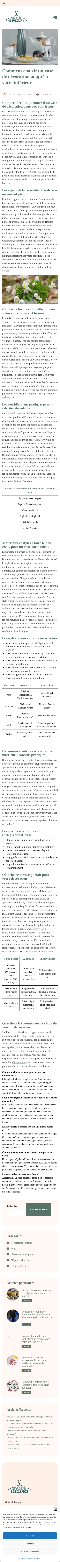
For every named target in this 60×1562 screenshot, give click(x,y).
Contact (37, 1558)
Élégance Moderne (20, 1260)
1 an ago (46, 94)
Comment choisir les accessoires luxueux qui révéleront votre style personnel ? (34, 1362)
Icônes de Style (18, 1266)
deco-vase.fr (39, 929)
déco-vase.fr (18, 1062)
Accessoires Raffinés (21, 94)
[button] (55, 1508)
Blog (13, 1249)
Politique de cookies (26, 1558)
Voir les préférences (30, 1552)
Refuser (30, 1544)
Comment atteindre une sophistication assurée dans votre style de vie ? (36, 1339)
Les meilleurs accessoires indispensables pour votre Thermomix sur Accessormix (30, 1425)
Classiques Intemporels (23, 1254)
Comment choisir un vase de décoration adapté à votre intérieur (29, 1446)
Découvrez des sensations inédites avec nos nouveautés (26, 1432)
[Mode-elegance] (16, 17)
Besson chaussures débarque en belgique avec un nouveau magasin (37, 1293)
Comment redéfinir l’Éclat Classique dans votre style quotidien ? (35, 1384)
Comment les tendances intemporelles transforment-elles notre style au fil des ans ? (37, 1316)
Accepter (30, 1536)
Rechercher (38, 1209)
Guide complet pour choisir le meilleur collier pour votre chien (30, 1439)
